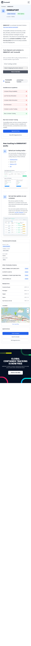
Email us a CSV (13, 164)
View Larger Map (15, 324)
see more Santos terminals (11, 27)
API (11, 166)
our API (16, 212)
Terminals (3, 6)
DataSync (21, 212)
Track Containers (15, 333)
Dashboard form (13, 159)
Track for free (15, 72)
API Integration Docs (15, 340)
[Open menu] (29, 2)
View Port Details (15, 337)
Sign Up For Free (15, 131)
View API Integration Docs (15, 135)
